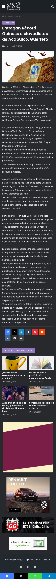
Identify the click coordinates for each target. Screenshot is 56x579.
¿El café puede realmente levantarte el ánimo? (13, 375)
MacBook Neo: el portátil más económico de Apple (40, 375)
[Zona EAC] (13, 6)
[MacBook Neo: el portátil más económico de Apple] (41, 363)
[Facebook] (7, 332)
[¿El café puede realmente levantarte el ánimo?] (14, 363)
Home (7, 16)
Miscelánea (16, 16)
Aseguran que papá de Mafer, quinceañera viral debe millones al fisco (14, 407)
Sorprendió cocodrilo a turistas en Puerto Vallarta (41, 405)
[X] (14, 332)
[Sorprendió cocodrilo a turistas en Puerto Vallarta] (41, 393)
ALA (6, 46)
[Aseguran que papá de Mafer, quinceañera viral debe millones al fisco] (14, 393)
